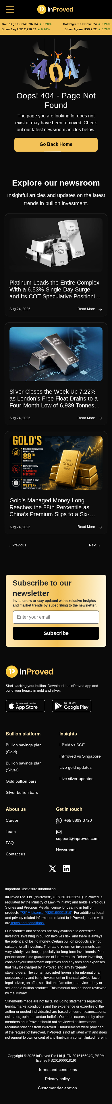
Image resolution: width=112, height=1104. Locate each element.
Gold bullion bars (21, 781)
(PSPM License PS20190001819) (46, 913)
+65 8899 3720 (77, 820)
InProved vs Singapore (80, 756)
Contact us (15, 854)
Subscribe (56, 633)
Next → (95, 545)
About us (16, 809)
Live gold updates (75, 767)
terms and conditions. (28, 923)
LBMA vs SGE (72, 745)
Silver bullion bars (22, 792)
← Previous (17, 545)
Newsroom (66, 849)
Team (11, 831)
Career (12, 820)
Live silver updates (76, 778)
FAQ (10, 842)
